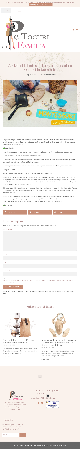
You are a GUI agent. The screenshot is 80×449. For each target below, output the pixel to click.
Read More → (8, 356)
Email (6, 262)
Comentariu (8, 229)
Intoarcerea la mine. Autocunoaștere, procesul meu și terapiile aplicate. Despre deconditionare (59, 342)
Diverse (40, 61)
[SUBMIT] (22, 435)
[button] (19, 11)
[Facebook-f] (73, 29)
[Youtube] (77, 29)
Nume (5, 255)
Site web (6, 270)
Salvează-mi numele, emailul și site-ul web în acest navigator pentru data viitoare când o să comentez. (39, 281)
